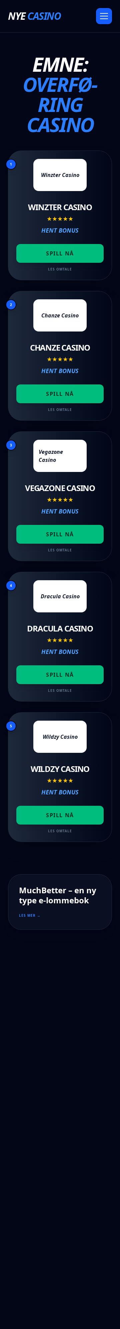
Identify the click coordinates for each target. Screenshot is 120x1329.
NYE (34, 16)
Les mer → (30, 915)
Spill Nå (60, 253)
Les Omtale (60, 269)
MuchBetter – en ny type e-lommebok (57, 895)
